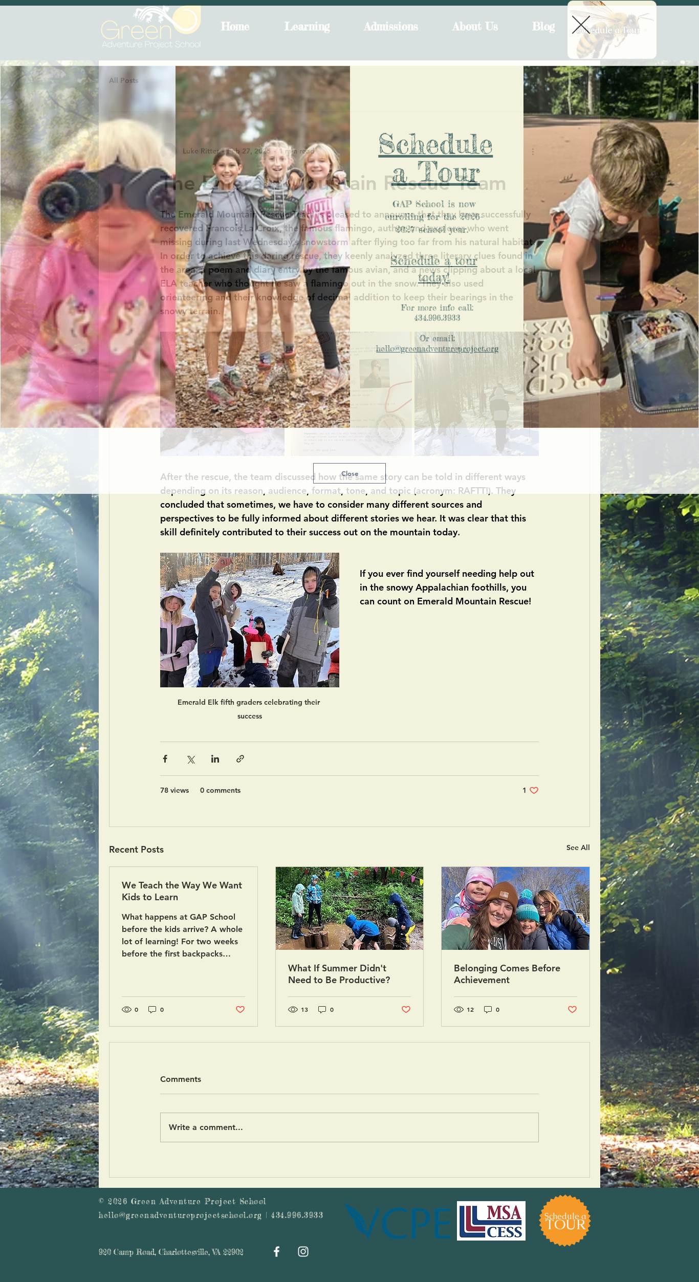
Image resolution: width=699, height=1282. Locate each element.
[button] (581, 19)
